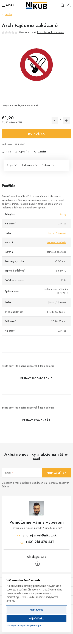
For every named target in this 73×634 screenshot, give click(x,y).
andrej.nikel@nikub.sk (40, 535)
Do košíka (36, 134)
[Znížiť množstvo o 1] (55, 120)
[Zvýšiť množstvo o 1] (66, 120)
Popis (10, 165)
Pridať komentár (36, 420)
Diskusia (46, 165)
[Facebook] (37, 564)
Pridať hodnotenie (36, 378)
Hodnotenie (27, 165)
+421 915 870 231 (40, 541)
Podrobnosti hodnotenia (50, 32)
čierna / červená (57, 233)
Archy (63, 214)
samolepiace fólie (56, 242)
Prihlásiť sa (56, 473)
